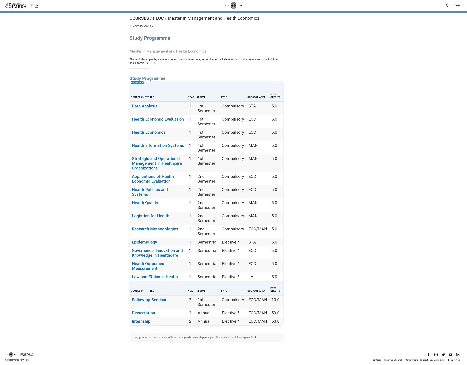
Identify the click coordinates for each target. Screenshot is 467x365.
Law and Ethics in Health (155, 276)
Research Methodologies (155, 229)
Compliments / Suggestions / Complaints (425, 360)
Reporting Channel (393, 360)
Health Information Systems (158, 145)
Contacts (377, 360)
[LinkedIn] (458, 354)
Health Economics (149, 132)
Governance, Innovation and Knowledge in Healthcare (157, 253)
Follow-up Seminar (149, 299)
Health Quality (145, 202)
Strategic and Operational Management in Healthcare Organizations (157, 163)
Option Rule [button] (137, 83)
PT (32, 5)
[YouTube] (450, 354)
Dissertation (143, 312)
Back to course (142, 25)
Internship (141, 321)
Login (457, 5)
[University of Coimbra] (15, 5)
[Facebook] (428, 354)
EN (36, 5)
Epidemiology (144, 242)
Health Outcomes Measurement (148, 266)
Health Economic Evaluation (158, 119)
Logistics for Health (150, 215)
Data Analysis (144, 106)
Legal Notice (454, 360)
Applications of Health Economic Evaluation (153, 179)
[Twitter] (443, 354)
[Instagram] (436, 354)
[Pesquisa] (448, 5)
